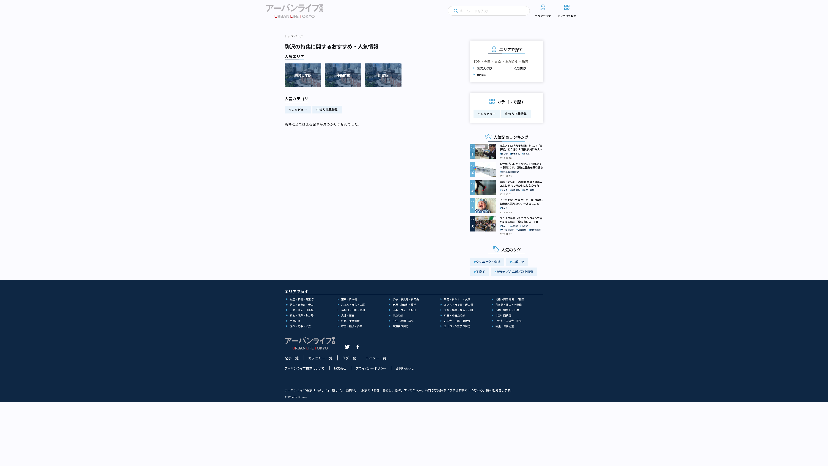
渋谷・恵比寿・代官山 (406, 299)
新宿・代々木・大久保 (457, 299)
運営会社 (340, 368)
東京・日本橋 (349, 299)
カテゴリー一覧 (320, 358)
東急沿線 (511, 61)
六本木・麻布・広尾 (353, 304)
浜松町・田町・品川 (353, 310)
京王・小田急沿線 (454, 315)
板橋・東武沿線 (350, 321)
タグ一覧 (349, 358)
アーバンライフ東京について (305, 368)
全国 (487, 61)
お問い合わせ (405, 368)
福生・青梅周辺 (505, 326)
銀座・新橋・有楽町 (302, 299)
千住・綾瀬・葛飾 (403, 321)
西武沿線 (295, 321)
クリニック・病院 (488, 262)
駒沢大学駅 (484, 68)
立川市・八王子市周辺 (457, 326)
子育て (480, 271)
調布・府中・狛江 (300, 326)
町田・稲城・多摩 (351, 326)
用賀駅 (481, 75)
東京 (498, 61)
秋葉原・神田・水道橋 (509, 304)
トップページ (294, 36)
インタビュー (298, 109)
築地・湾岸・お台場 (302, 315)
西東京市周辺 (400, 326)
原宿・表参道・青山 (302, 304)
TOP (477, 61)
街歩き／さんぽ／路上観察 (515, 271)
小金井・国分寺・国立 (509, 321)
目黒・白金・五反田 (404, 310)
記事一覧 (292, 358)
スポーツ (518, 262)
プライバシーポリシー (371, 368)
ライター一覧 (375, 358)
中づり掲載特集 (327, 109)
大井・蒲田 (347, 315)
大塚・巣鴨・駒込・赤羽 (458, 310)
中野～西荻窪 (503, 315)
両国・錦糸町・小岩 (507, 310)
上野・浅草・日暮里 (302, 310)
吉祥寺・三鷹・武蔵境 (457, 321)
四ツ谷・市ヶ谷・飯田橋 (458, 304)
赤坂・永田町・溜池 (404, 304)
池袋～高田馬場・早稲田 (510, 299)
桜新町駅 (520, 68)
